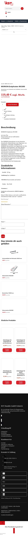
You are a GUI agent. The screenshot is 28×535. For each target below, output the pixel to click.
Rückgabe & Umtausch (7, 446)
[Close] (2, 523)
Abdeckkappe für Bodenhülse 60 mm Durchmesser (7, 341)
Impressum (4, 510)
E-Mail (3, 228)
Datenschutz (12, 510)
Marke (9, 26)
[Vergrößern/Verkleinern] (0, 533)
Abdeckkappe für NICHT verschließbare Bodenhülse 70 (21, 373)
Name (3, 221)
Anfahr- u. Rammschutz (21, 21)
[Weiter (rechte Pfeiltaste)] (2, 534)
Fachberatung (5, 449)
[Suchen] (22, 8)
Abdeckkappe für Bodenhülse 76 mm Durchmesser (20, 341)
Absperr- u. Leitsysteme (7, 21)
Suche (3, 29)
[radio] (1, 201)
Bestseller (4, 433)
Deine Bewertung (5, 199)
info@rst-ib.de (8, 462)
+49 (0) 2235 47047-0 (10, 458)
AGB (18, 510)
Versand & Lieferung (7, 444)
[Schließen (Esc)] (4, 533)
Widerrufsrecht (5, 512)
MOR (12, 26)
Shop (5, 26)
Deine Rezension (6, 204)
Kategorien (4, 431)
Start (2, 26)
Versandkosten (6, 96)
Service (3, 447)
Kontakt (3, 443)
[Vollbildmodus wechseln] (2, 533)
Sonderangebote (6, 434)
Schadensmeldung (6, 436)
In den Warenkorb (12, 104)
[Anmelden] (6, 16)
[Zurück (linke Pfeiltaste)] (0, 534)
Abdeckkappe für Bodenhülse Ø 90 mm (7, 372)
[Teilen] (3, 533)
